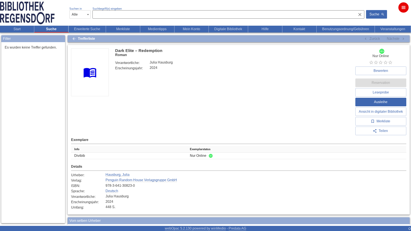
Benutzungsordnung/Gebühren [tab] (345, 29)
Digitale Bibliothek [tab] (228, 29)
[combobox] (223, 14)
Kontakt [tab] (299, 29)
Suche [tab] (51, 29)
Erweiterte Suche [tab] (87, 29)
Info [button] (76, 149)
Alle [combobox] (75, 14)
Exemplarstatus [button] (200, 149)
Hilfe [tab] (265, 29)
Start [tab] (17, 29)
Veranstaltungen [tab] (392, 29)
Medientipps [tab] (157, 29)
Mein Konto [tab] (191, 29)
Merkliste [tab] (123, 29)
